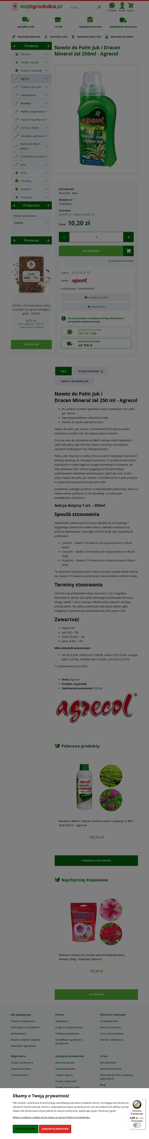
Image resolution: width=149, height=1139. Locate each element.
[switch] (137, 1125)
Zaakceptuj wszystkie (55, 1128)
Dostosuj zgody (25, 1128)
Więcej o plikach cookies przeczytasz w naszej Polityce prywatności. (51, 1117)
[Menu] (143, 1100)
